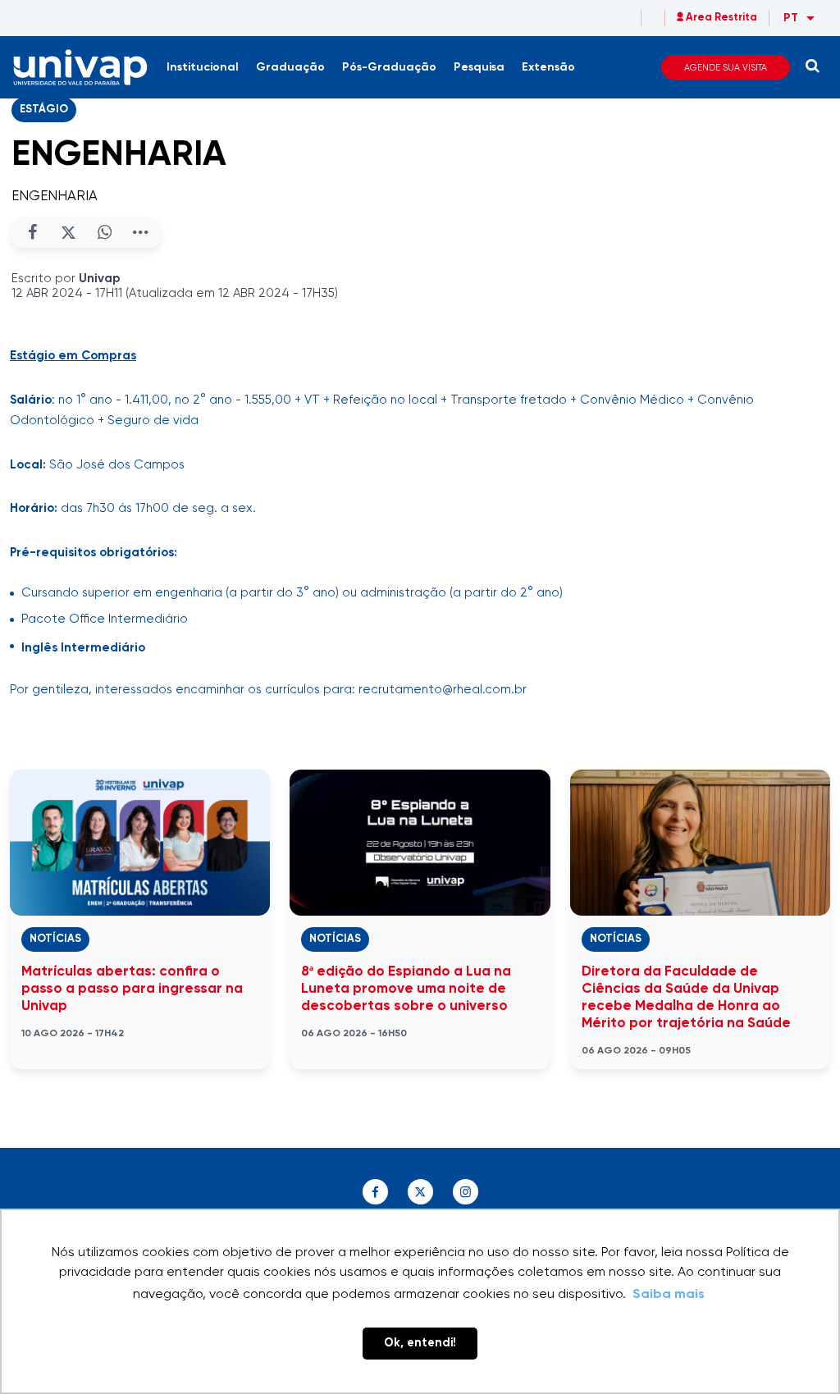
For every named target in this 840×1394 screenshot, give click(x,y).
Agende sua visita (725, 67)
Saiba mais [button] (668, 1294)
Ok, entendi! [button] (420, 1343)
